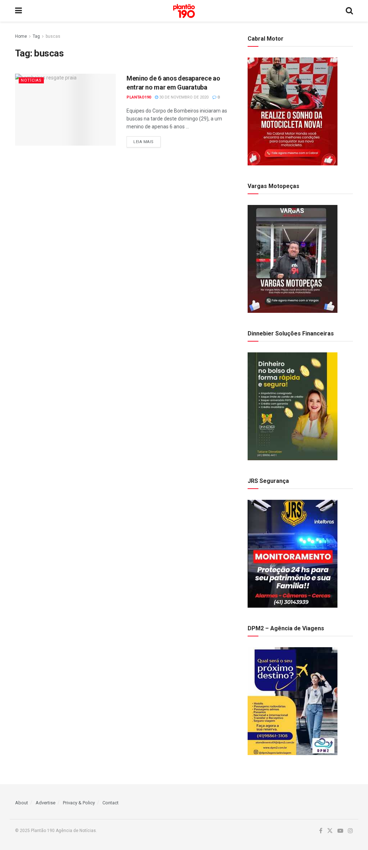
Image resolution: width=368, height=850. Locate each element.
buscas (53, 36)
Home (21, 36)
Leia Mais (147, 141)
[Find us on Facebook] (320, 831)
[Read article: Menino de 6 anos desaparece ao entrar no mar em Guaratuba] (65, 110)
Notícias (31, 80)
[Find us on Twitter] (330, 831)
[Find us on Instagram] (350, 831)
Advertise (45, 802)
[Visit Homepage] (184, 11)
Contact (110, 802)
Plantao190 (138, 97)
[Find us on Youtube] (340, 831)
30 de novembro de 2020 (183, 97)
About (21, 802)
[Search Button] (349, 11)
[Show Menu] (18, 11)
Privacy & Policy (79, 802)
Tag (36, 36)
